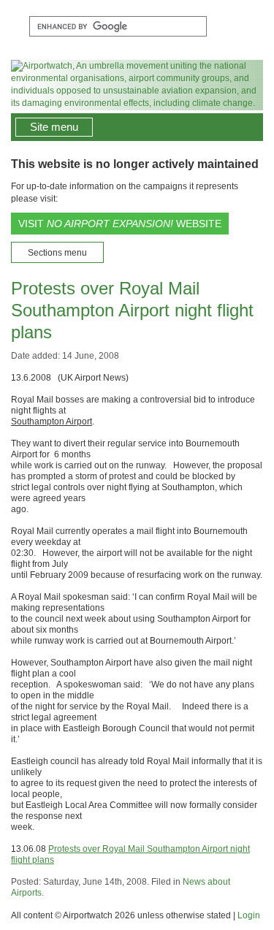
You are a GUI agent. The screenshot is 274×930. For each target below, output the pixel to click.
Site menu (54, 127)
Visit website (119, 223)
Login (248, 915)
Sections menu (57, 253)
